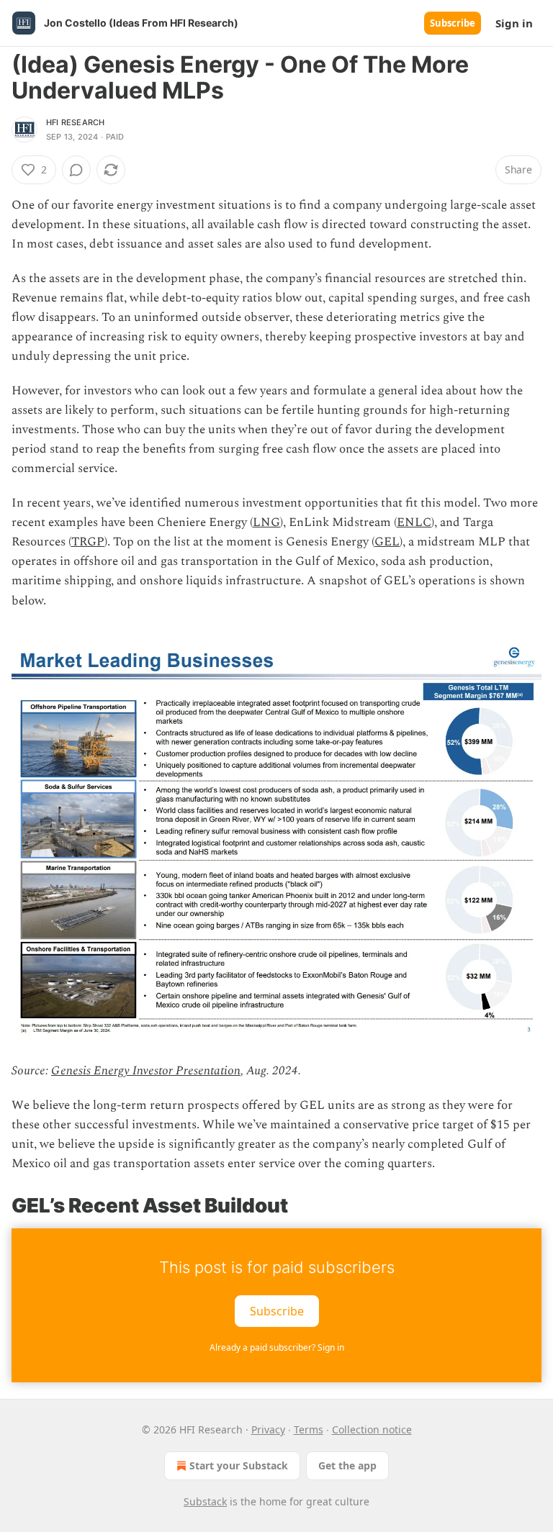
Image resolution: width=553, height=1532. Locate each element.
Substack (205, 1501)
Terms (308, 1429)
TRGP (87, 541)
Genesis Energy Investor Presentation (145, 1070)
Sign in (514, 23)
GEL (387, 541)
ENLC (414, 522)
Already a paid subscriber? (277, 1347)
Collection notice (372, 1429)
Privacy (268, 1429)
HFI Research (75, 122)
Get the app (347, 1465)
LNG (266, 522)
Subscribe (452, 23)
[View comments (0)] (76, 169)
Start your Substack (238, 1465)
